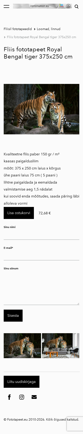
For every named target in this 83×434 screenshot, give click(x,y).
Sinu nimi (9, 227)
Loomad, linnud (48, 29)
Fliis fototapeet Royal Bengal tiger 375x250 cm (41, 37)
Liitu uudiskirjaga (21, 381)
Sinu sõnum (11, 268)
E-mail (8, 247)
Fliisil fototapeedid (18, 29)
